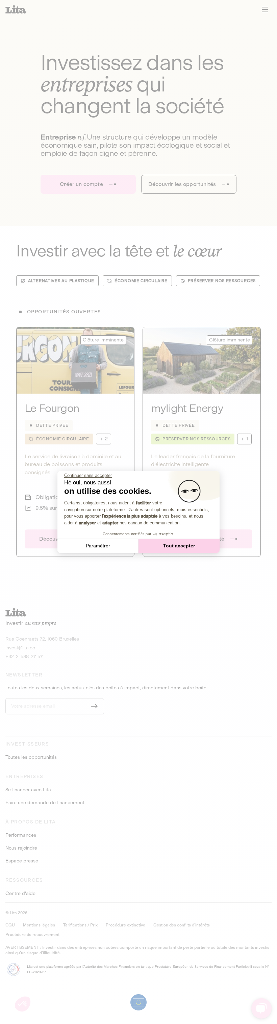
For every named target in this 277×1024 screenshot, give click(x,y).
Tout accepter (179, 545)
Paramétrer (98, 545)
